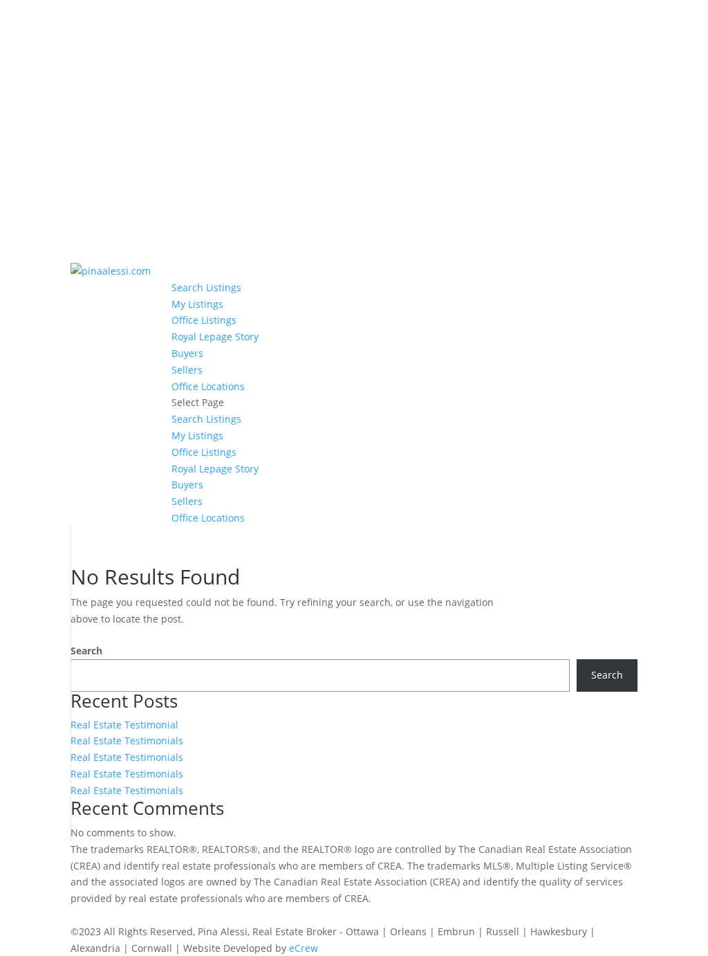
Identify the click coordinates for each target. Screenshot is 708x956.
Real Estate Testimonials (127, 740)
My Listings (197, 304)
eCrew (303, 948)
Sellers (187, 369)
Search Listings (206, 287)
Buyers (187, 353)
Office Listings (203, 320)
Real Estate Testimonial (124, 724)
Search (86, 650)
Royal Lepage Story (215, 336)
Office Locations (208, 386)
